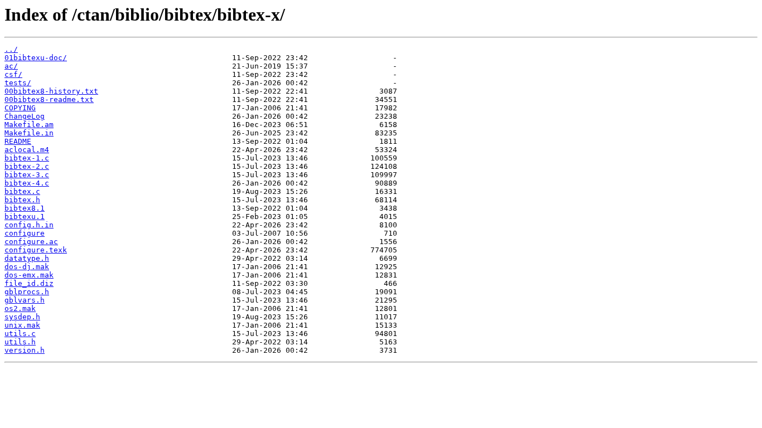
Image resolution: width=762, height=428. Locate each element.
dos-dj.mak (26, 266)
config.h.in (29, 225)
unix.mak (22, 325)
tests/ (17, 83)
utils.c (20, 333)
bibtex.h (22, 200)
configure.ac (31, 241)
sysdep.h (22, 317)
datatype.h (26, 258)
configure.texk (35, 250)
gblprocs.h (26, 292)
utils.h (20, 342)
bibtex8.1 (24, 208)
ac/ (11, 66)
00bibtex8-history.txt (51, 91)
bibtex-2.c (26, 166)
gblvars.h (24, 300)
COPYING (20, 108)
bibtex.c (22, 191)
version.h (24, 350)
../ (11, 49)
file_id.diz (29, 283)
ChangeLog (24, 116)
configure (24, 233)
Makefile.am (29, 124)
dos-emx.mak (29, 275)
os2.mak (20, 308)
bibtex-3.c (26, 175)
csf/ (13, 74)
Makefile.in (29, 133)
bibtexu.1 (24, 216)
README (17, 141)
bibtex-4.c (26, 183)
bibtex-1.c (26, 158)
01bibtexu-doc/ (35, 58)
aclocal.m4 (26, 149)
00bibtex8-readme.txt (49, 99)
